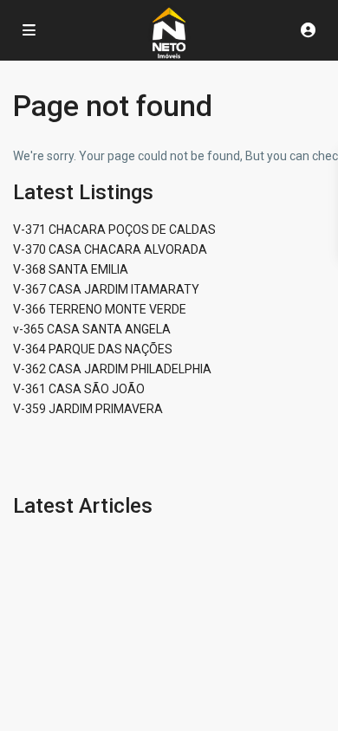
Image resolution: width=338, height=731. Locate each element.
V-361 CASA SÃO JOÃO (79, 389)
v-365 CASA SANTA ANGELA (92, 329)
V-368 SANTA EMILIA (70, 269)
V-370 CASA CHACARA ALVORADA (110, 249)
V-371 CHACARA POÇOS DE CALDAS (114, 229)
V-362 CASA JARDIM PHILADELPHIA (112, 369)
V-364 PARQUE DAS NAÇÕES (92, 349)
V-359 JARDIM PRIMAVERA (88, 409)
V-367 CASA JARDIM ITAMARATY (106, 289)
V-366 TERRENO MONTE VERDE (99, 309)
